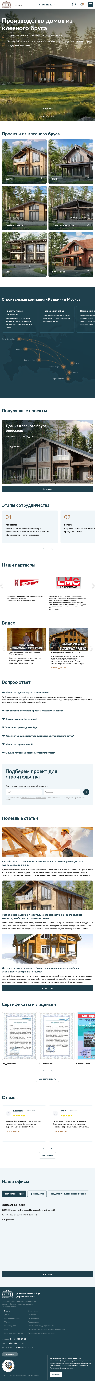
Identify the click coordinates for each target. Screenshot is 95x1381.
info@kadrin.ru (8, 1219)
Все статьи (47, 988)
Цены (6, 1329)
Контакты (47, 1274)
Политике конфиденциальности (61, 1368)
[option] (47, 65)
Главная (7, 1311)
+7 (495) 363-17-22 (10, 1214)
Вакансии (32, 1314)
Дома (6, 1314)
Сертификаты (33, 1318)
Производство (10, 1326)
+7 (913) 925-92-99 (24, 1347)
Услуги (7, 1322)
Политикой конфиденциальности (33, 798)
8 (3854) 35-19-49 (17, 1343)
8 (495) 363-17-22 (18, 1339)
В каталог (47, 489)
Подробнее (47, 108)
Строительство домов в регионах (41, 1333)
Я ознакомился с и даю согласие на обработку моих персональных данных (45, 798)
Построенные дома (12, 1318)
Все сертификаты (47, 1079)
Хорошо (55, 1374)
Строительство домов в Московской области (46, 1329)
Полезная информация (13, 1333)
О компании (33, 1311)
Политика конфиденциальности (41, 1326)
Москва (18, 5)
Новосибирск (8, 1347)
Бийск (5, 1343)
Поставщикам (33, 1322)
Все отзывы (47, 1155)
